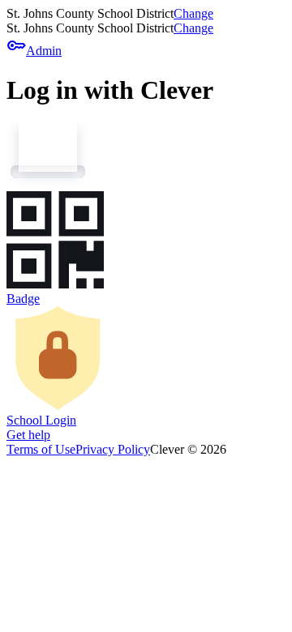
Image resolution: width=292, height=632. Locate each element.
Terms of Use (40, 449)
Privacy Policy (112, 449)
